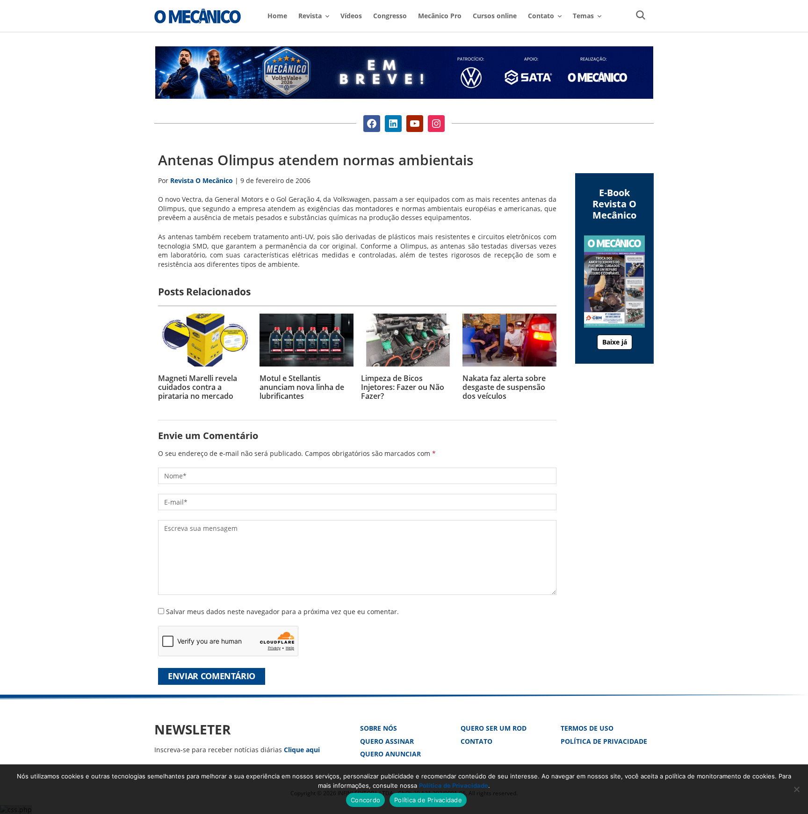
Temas (583, 15)
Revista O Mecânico (197, 15)
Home (277, 15)
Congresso (390, 15)
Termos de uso (587, 728)
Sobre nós (378, 728)
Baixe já (614, 341)
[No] (796, 789)
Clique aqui (302, 749)
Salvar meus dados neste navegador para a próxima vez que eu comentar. (282, 611)
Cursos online (495, 15)
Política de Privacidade (604, 741)
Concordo (365, 800)
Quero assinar (387, 741)
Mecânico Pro (440, 15)
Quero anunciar (390, 753)
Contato (476, 741)
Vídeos (351, 15)
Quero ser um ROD (494, 728)
